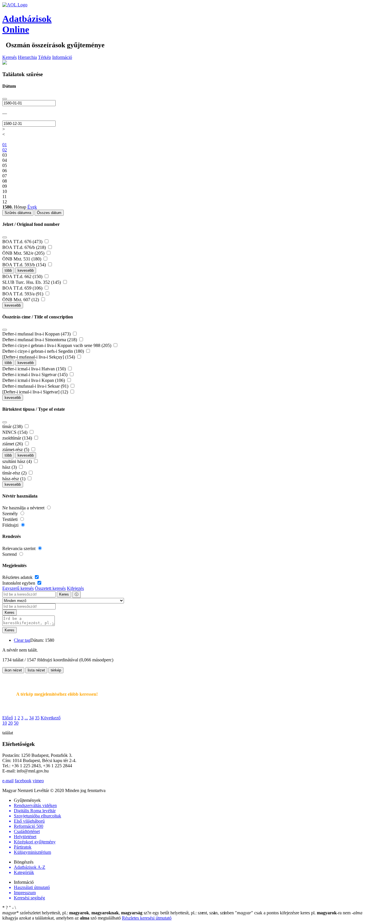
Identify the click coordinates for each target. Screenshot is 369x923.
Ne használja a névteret (24, 507)
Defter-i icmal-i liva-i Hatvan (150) (34, 368)
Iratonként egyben (19, 583)
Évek (32, 207)
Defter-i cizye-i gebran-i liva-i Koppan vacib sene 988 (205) (57, 345)
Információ (62, 57)
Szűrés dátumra (18, 213)
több (8, 270)
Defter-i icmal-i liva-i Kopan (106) (34, 380)
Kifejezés (75, 588)
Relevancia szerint (19, 548)
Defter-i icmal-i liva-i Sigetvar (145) (35, 374)
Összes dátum (49, 213)
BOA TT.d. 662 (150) (23, 276)
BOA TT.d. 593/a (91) (23, 293)
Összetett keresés (50, 588)
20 (10, 723)
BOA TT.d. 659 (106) (23, 288)
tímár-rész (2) (15, 472)
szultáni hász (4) (17, 461)
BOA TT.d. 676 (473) (23, 241)
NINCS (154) (15, 432)
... (26, 717)
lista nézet (36, 670)
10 (4, 723)
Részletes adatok (18, 577)
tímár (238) (13, 426)
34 (31, 717)
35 (37, 717)
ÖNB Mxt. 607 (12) (21, 299)
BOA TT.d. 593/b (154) (24, 264)
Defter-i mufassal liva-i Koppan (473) (37, 333)
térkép (56, 670)
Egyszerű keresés (18, 588)
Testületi (10, 519)
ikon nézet (13, 670)
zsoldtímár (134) (17, 438)
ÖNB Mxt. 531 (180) (22, 258)
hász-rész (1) (14, 478)
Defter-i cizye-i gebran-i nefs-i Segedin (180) (43, 351)
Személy (10, 513)
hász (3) (10, 467)
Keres (64, 594)
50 (16, 723)
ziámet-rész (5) (16, 449)
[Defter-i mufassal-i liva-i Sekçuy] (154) (39, 356)
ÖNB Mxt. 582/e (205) (24, 253)
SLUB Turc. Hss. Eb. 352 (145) (32, 282)
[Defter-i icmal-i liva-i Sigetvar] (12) (35, 391)
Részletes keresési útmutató (147, 918)
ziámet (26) (13, 443)
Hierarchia (27, 57)
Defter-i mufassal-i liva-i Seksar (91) (35, 386)
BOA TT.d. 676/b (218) (24, 247)
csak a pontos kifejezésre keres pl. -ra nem (293, 912)
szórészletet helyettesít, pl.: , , (72, 912)
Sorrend (10, 554)
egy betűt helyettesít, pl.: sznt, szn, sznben (189, 912)
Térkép (44, 57)
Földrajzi (11, 525)
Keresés (9, 57)
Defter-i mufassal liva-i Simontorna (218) (40, 339)
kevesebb (26, 270)
